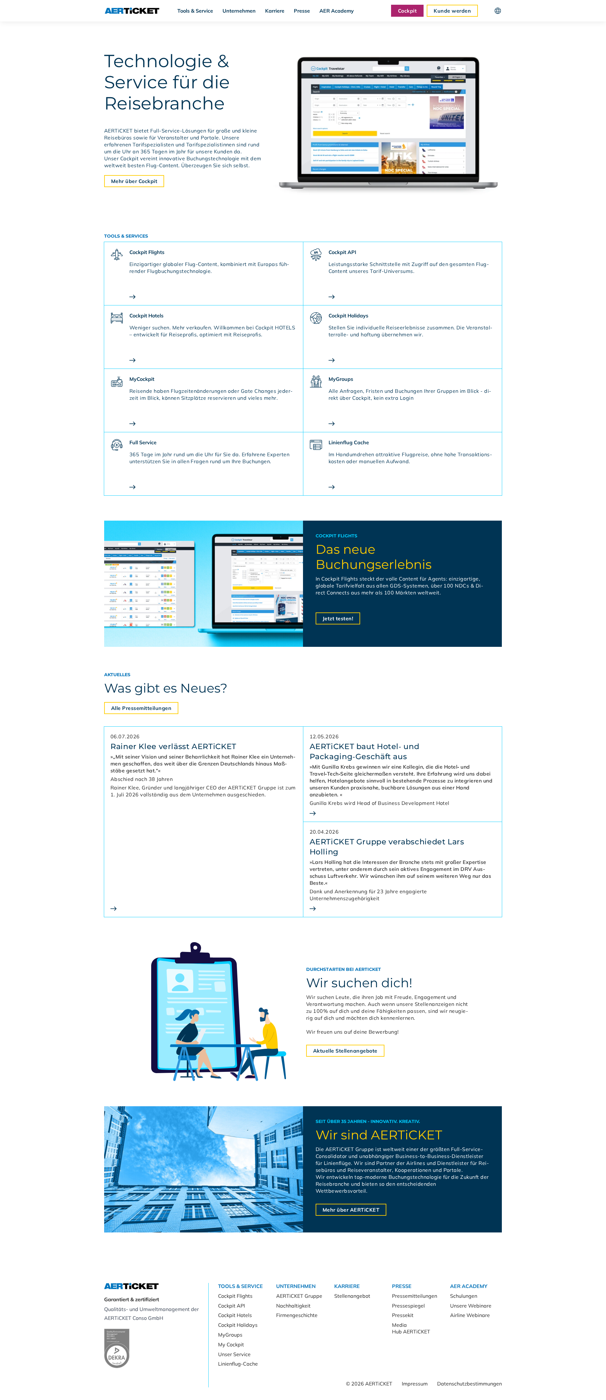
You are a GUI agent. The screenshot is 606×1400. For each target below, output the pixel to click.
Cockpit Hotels (235, 1315)
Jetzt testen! (338, 618)
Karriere (274, 11)
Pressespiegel (408, 1306)
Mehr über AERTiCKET (351, 1210)
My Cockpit (231, 1344)
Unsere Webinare (470, 1306)
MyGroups (230, 1335)
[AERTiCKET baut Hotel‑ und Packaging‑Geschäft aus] (403, 813)
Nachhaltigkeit (293, 1306)
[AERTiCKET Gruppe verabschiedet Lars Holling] (403, 909)
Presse (302, 11)
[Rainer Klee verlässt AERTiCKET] (203, 909)
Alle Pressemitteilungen (141, 708)
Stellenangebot (352, 1296)
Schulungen (463, 1296)
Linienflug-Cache (238, 1364)
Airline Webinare (470, 1315)
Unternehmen (239, 11)
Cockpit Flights (235, 1296)
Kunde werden (452, 11)
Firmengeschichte (297, 1315)
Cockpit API (231, 1306)
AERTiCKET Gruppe (299, 1296)
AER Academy (336, 11)
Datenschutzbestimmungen (469, 1383)
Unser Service (234, 1354)
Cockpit (407, 11)
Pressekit (402, 1315)
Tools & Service (195, 11)
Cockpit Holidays (238, 1325)
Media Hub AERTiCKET (411, 1328)
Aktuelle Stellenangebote (345, 1051)
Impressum (415, 1383)
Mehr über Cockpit (134, 181)
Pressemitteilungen (414, 1296)
